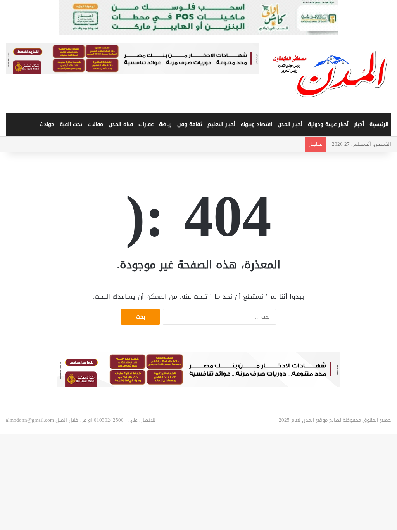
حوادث (47, 124)
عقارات (146, 124)
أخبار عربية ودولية (328, 124)
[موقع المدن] (331, 73)
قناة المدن (121, 124)
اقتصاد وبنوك (256, 124)
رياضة (165, 124)
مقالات (95, 124)
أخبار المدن (290, 124)
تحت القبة (71, 124)
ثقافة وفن (189, 124)
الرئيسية (378, 124)
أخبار (359, 124)
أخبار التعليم (221, 124)
